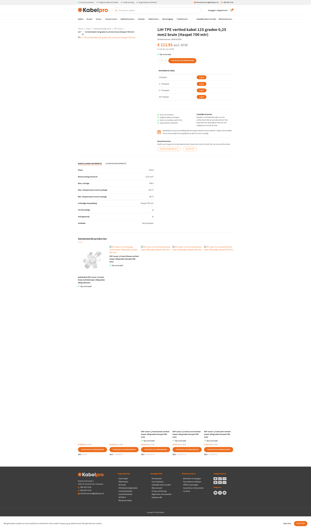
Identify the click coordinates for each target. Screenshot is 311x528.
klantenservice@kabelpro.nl (92, 493)
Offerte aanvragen (190, 484)
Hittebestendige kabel (128, 488)
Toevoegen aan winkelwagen (182, 60)
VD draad (122, 484)
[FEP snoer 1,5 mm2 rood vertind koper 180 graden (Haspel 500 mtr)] (187, 337)
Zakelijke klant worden (161, 484)
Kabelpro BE (157, 497)
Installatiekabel (125, 491)
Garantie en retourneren (193, 488)
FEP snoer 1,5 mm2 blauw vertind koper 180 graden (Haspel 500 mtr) (123, 259)
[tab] (90, 163)
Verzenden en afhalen (192, 481)
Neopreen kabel (125, 500)
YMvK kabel (123, 481)
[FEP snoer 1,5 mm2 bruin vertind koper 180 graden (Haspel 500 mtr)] (155, 337)
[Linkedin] (224, 493)
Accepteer (300, 523)
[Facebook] (215, 493)
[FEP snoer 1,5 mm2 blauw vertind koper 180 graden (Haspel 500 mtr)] (124, 250)
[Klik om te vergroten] (83, 34)
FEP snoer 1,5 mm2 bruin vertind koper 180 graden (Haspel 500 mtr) (155, 434)
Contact (186, 491)
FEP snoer (118, 28)
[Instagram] (220, 493)
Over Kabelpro (158, 481)
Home (80, 28)
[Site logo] (93, 10)
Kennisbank (157, 478)
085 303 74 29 (85, 487)
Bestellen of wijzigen (192, 478)
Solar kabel (123, 478)
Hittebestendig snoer (102, 28)
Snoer (88, 28)
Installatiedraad (125, 494)
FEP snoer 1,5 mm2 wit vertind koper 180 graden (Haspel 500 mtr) (217, 434)
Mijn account (157, 488)
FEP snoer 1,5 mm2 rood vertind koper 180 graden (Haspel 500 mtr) (186, 434)
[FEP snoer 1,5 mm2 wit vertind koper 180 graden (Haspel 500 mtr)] (218, 337)
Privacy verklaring (159, 491)
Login (201, 77)
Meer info (287, 523)
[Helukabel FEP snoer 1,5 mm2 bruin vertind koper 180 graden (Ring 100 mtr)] (92, 260)
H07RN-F (122, 497)
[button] (92, 449)
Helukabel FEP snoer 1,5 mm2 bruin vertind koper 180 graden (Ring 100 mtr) (91, 280)
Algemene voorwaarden (162, 494)
